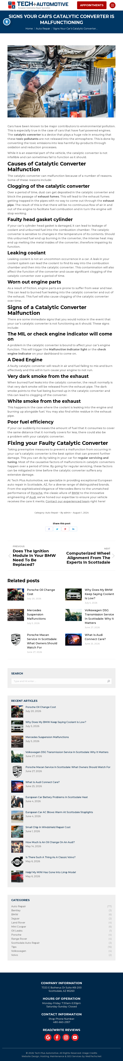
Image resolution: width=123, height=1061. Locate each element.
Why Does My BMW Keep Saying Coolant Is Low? (99, 594)
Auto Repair (51, 512)
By (65, 512)
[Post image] (16, 595)
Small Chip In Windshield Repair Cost (48, 827)
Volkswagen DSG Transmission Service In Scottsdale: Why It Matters (99, 617)
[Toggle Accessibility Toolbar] (6, 21)
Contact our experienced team (68, 501)
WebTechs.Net (93, 1056)
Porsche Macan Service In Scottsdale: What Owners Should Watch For (42, 641)
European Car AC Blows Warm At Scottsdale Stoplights (59, 812)
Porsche (36, 493)
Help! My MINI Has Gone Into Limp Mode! (51, 872)
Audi (32, 497)
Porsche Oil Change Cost (41, 592)
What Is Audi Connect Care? (95, 637)
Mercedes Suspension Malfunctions (36, 614)
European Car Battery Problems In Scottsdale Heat (57, 797)
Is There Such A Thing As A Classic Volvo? (51, 857)
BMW (76, 493)
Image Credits (89, 1053)
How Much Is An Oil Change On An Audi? (50, 842)
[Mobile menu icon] (113, 5)
